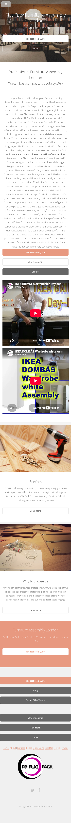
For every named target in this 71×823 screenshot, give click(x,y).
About (13, 747)
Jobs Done (38, 747)
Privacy (65, 747)
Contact (35, 48)
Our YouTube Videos (35, 700)
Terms (57, 747)
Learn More (35, 510)
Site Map (49, 747)
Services (21, 747)
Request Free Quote (35, 38)
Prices (29, 747)
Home (6, 747)
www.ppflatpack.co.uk (43, 806)
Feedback (35, 727)
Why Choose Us (35, 261)
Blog (35, 690)
